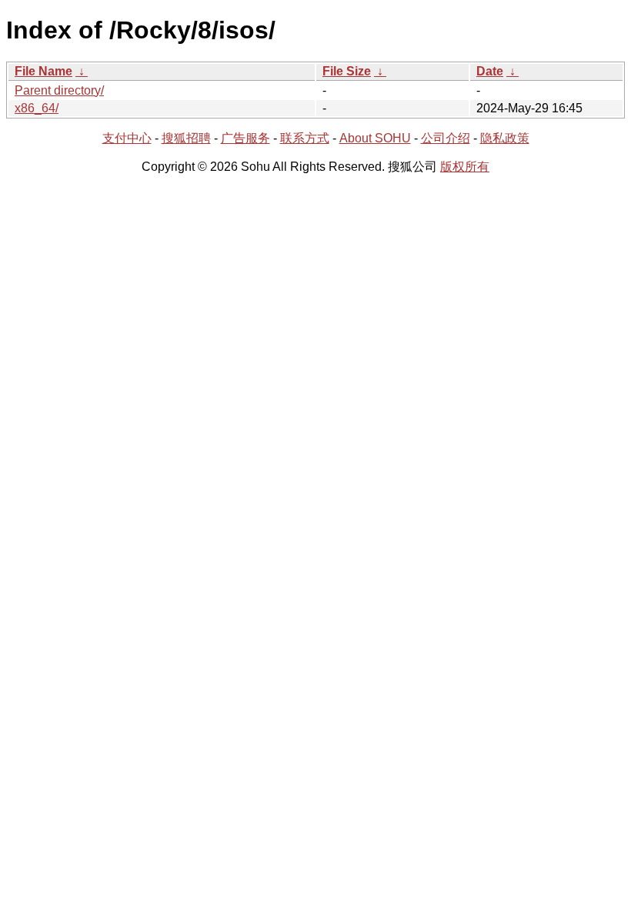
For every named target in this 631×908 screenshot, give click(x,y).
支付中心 (127, 138)
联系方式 (304, 138)
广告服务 (245, 138)
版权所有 (464, 166)
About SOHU (375, 138)
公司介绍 (445, 138)
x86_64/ (36, 108)
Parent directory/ (59, 90)
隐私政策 (504, 138)
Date (489, 71)
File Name (43, 71)
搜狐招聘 (186, 138)
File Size (346, 71)
